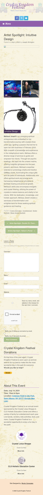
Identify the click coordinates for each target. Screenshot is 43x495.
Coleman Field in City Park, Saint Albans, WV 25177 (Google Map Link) (19, 398)
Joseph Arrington (28, 42)
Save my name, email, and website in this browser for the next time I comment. (30, 303)
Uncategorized (27, 211)
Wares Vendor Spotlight (17, 213)
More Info (21, 451)
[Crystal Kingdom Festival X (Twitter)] (21, 18)
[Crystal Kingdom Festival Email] (26, 18)
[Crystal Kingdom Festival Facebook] (17, 18)
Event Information (16, 211)
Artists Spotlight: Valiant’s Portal (21, 231)
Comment (7, 251)
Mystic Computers (27, 483)
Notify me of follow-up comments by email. (18, 331)
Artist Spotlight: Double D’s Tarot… (21, 223)
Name (6, 275)
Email (6, 284)
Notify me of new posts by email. (15, 336)
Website (6, 292)
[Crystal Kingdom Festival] (21, 6)
